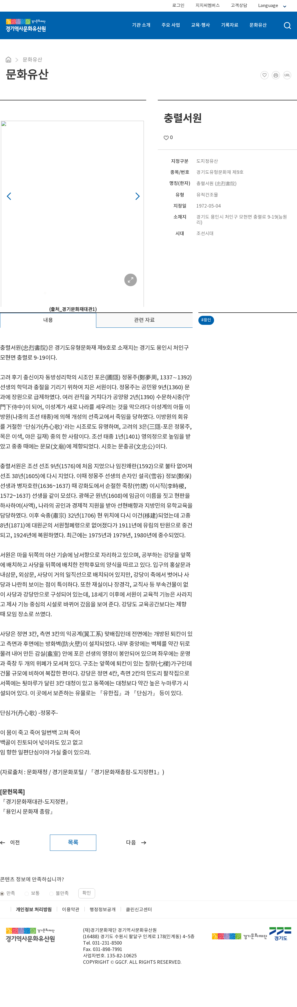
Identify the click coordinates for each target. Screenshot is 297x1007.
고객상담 (239, 5)
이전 (15, 843)
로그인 (178, 5)
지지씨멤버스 (207, 5)
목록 (73, 842)
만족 (10, 893)
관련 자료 (144, 320)
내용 (48, 320)
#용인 (206, 320)
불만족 (62, 893)
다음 (131, 843)
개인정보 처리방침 (34, 909)
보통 (35, 893)
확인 (86, 893)
